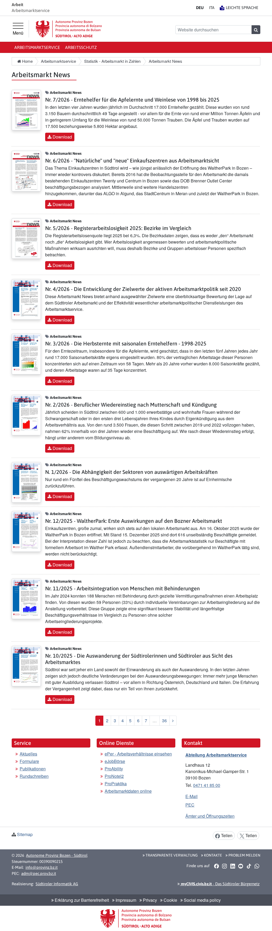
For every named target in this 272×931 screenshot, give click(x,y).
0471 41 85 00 (206, 785)
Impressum (125, 900)
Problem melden (244, 855)
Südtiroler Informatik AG (57, 884)
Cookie (170, 900)
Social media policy (202, 900)
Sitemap (25, 834)
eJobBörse (115, 761)
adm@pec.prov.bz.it (38, 873)
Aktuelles (28, 754)
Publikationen (33, 769)
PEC (189, 805)
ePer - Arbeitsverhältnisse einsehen (138, 754)
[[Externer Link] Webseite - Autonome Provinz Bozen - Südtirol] (68, 28)
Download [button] (62, 137)
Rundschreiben (34, 776)
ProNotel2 (114, 776)
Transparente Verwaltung (171, 855)
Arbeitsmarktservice (37, 47)
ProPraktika (116, 783)
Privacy (149, 900)
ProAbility (114, 769)
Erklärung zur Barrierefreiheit (81, 900)
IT (211, 7)
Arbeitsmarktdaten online (128, 791)
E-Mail (191, 796)
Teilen (226, 835)
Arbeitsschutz (81, 47)
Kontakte (212, 855)
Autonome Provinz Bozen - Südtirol (56, 855)
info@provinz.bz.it (42, 867)
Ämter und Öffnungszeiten (210, 816)
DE (200, 7)
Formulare (29, 761)
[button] (216, 866)
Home (27, 61)
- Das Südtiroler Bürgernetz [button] (220, 884)
